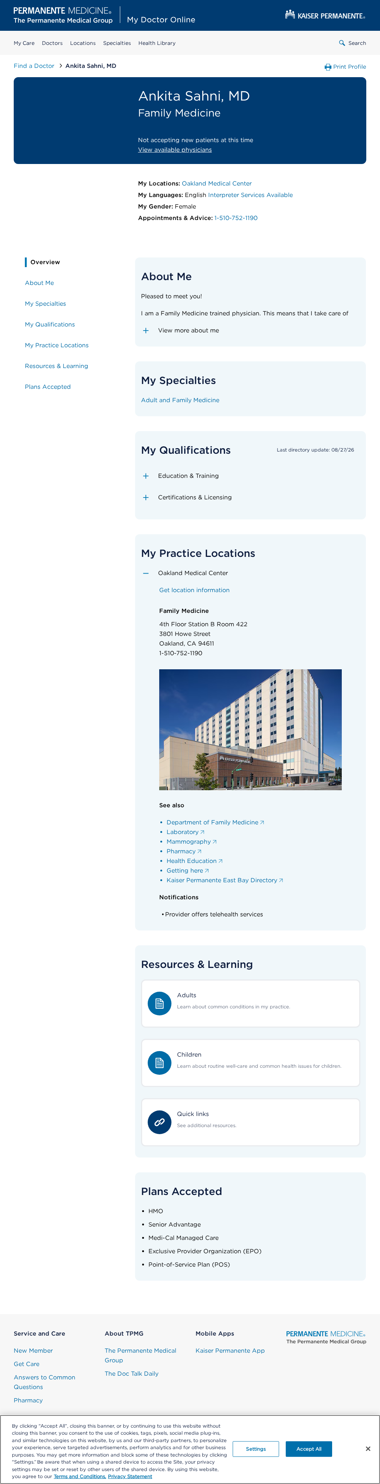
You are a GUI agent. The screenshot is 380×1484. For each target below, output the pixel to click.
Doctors (52, 43)
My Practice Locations (57, 345)
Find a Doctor (35, 65)
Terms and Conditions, (80, 1476)
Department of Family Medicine (212, 822)
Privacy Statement (130, 1476)
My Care (24, 43)
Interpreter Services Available (250, 194)
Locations (83, 43)
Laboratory (183, 831)
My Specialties (45, 303)
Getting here (185, 870)
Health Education (192, 860)
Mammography (189, 841)
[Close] (368, 1449)
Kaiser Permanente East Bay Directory (222, 880)
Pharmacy (181, 851)
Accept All (309, 1449)
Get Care (26, 1364)
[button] (250, 330)
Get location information (194, 590)
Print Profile (349, 66)
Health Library (157, 43)
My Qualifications (50, 324)
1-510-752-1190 (236, 217)
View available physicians (175, 149)
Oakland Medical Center (217, 183)
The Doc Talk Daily (131, 1373)
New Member (33, 1350)
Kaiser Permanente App (230, 1350)
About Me (39, 282)
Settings (256, 1449)
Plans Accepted (48, 386)
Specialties (117, 43)
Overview (45, 262)
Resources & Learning (56, 366)
